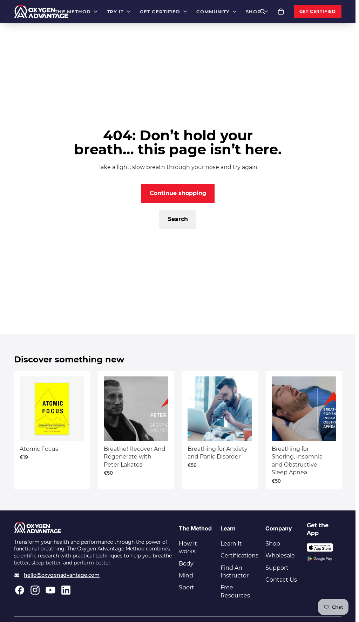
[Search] (262, 11)
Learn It (231, 543)
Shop (272, 543)
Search (178, 219)
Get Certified (317, 11)
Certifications (239, 555)
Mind (186, 575)
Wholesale (280, 555)
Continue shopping (178, 193)
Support (277, 567)
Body (186, 563)
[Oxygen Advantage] (41, 11)
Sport (186, 587)
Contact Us (281, 579)
